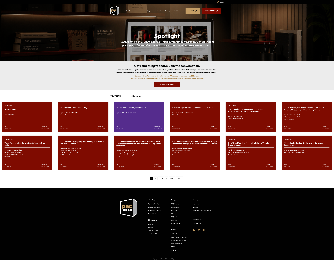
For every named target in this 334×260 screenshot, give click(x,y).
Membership (139, 11)
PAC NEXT (174, 220)
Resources (196, 204)
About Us (128, 11)
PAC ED (173, 214)
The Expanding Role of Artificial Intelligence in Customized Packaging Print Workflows (246, 110)
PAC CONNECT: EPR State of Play (73, 108)
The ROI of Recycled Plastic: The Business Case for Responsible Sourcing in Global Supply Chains (304, 109)
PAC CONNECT (210, 11)
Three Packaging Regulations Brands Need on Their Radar (25, 144)
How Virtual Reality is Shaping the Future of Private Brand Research (248, 144)
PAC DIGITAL (175, 210)
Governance (152, 214)
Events (159, 11)
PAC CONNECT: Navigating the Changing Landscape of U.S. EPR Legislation (82, 142)
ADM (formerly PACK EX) (179, 237)
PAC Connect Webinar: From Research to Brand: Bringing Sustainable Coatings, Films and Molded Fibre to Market (194, 142)
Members (151, 227)
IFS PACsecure (175, 223)
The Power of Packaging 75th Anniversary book (202, 212)
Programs (150, 11)
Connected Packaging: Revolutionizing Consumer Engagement (303, 144)
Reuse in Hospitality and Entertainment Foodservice (192, 108)
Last (179, 178)
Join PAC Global (153, 230)
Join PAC (191, 11)
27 (166, 178)
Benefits (150, 224)
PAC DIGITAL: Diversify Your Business (131, 108)
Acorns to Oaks (10, 109)
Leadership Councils (154, 210)
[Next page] (172, 178)
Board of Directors (154, 207)
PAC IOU (174, 217)
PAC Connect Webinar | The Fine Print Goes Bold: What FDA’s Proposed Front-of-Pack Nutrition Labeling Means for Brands (138, 143)
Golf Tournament (176, 243)
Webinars (174, 250)
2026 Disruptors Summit (178, 240)
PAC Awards (177, 11)
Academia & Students (155, 234)
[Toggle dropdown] (131, 10)
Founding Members (154, 204)
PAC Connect (175, 207)
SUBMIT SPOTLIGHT (167, 84)
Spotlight (195, 207)
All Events (174, 234)
